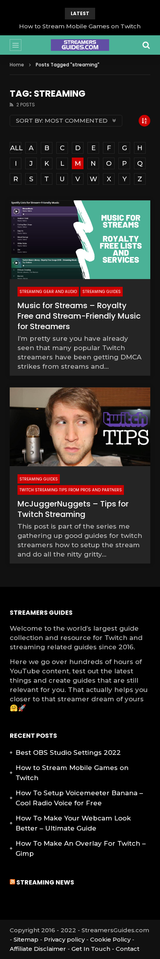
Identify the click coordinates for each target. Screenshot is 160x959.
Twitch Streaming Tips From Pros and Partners (70, 490)
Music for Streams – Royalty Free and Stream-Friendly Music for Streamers (79, 316)
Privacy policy (64, 939)
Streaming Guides (101, 292)
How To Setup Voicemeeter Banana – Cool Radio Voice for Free (79, 798)
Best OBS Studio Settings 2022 (68, 752)
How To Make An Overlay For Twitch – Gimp (81, 848)
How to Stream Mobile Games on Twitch (80, 26)
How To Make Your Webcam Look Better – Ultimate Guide (73, 823)
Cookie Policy (110, 939)
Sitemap (26, 939)
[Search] (146, 45)
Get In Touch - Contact (105, 948)
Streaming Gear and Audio (48, 292)
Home (17, 64)
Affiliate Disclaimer (38, 948)
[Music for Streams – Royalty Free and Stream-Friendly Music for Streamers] (80, 239)
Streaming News (45, 882)
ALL (15, 148)
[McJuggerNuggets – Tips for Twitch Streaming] (80, 426)
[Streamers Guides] (80, 45)
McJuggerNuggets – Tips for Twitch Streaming (73, 509)
